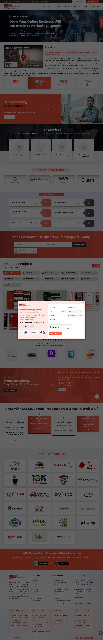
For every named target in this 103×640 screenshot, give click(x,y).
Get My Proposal (55, 333)
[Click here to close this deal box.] (64, 302)
